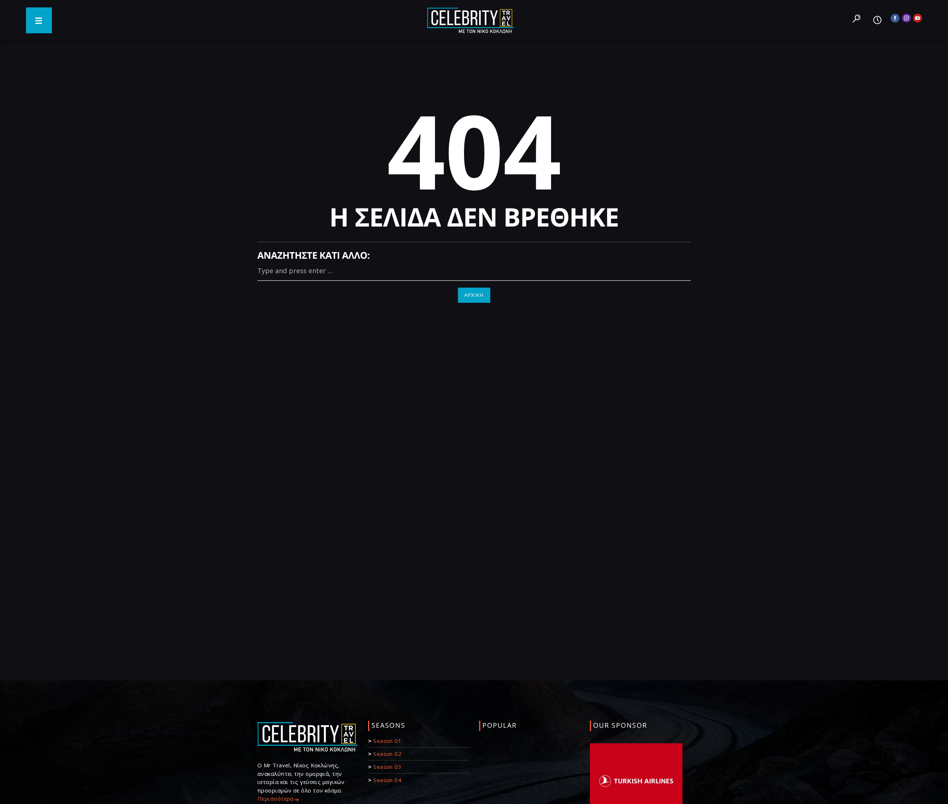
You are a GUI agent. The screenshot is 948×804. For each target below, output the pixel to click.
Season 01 (387, 740)
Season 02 (387, 753)
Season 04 (387, 780)
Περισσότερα (275, 798)
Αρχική (474, 295)
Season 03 (387, 766)
